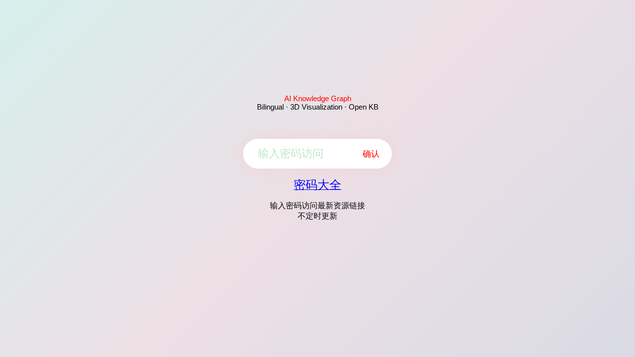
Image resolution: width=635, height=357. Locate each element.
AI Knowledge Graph (317, 98)
